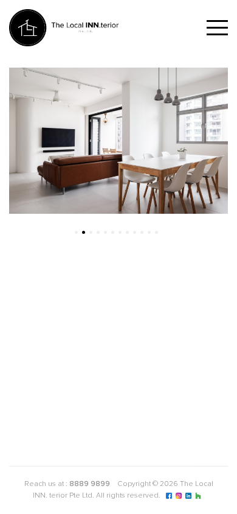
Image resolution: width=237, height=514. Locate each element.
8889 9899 (89, 484)
